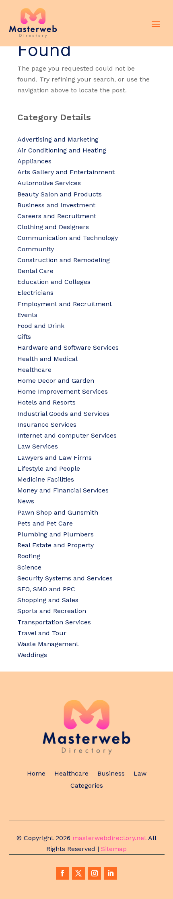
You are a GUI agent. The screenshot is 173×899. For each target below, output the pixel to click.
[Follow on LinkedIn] (110, 873)
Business (111, 774)
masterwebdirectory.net (109, 838)
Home (36, 774)
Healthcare (71, 774)
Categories (86, 786)
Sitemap (114, 849)
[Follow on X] (78, 873)
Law (140, 774)
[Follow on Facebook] (62, 873)
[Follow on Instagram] (94, 873)
